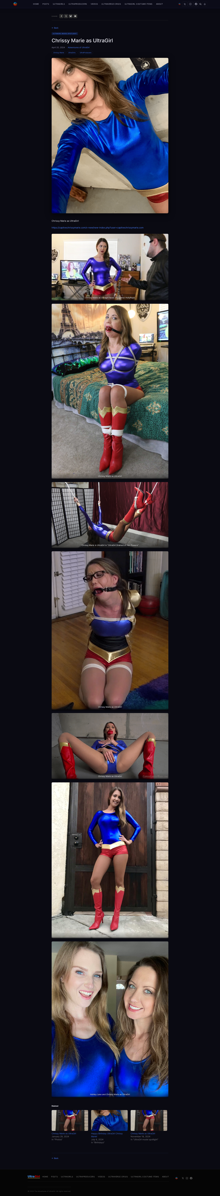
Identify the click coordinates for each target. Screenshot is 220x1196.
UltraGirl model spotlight (65, 33)
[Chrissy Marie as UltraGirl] (70, 1120)
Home (36, 4)
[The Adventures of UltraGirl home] (15, 4)
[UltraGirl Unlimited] (179, 4)
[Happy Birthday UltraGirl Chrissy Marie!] (109, 1120)
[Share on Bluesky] (71, 16)
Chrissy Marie (58, 53)
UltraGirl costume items (139, 4)
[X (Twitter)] (184, 4)
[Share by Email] (75, 16)
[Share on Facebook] (61, 16)
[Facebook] (196, 4)
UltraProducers (78, 4)
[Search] (200, 4)
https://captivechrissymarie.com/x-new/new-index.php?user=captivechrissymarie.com (98, 227)
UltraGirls (59, 4)
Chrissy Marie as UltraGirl (64, 1133)
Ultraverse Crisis (111, 4)
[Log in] (204, 4)
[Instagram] (190, 4)
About (159, 4)
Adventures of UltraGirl (78, 47)
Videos (94, 4)
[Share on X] (66, 16)
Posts (46, 4)
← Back (55, 28)
